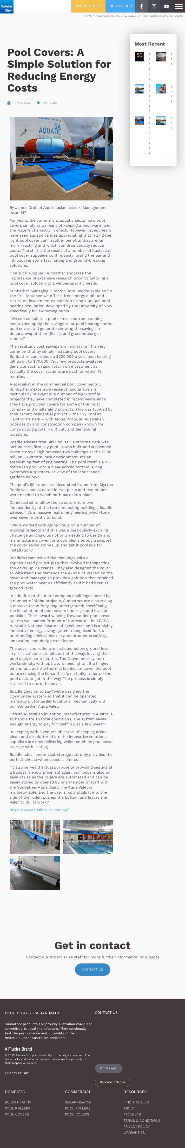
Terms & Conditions (142, 1120)
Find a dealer (136, 1102)
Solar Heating (78, 1102)
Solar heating (18, 1102)
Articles (50, 102)
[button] (179, 6)
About (129, 1108)
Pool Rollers (17, 1108)
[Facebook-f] (141, 6)
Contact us (92, 969)
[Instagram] (154, 6)
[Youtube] (166, 6)
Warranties (134, 1133)
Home (88, 15)
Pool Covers (17, 1114)
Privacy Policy (137, 1126)
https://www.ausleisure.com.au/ (39, 810)
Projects (132, 1114)
